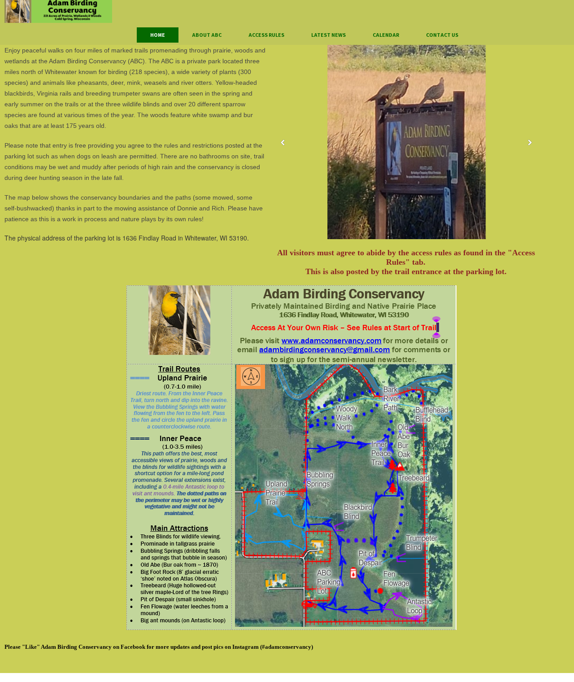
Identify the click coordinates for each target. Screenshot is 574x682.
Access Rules (266, 34)
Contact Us (442, 34)
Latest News (328, 34)
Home (157, 34)
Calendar (386, 34)
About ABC (207, 34)
